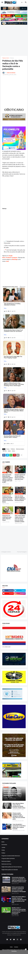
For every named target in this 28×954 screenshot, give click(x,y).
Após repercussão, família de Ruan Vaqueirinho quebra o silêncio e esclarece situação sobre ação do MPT (7, 478)
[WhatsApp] (10, 455)
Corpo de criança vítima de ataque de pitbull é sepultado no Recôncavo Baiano (20, 498)
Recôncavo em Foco (6, 864)
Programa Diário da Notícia (8, 858)
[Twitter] (7, 455)
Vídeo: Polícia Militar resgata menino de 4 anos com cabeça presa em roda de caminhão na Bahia (20, 518)
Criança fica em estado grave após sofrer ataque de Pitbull (6, 518)
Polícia (3, 850)
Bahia (3, 841)
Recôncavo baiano (20, 449)
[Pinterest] (14, 455)
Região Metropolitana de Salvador (10, 869)
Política (3, 853)
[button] (2, 2)
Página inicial (5, 58)
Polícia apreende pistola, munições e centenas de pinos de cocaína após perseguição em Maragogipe (19, 889)
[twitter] (10, 939)
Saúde (9, 451)
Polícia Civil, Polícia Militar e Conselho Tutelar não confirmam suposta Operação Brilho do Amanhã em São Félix (19, 899)
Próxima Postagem (21, 551)
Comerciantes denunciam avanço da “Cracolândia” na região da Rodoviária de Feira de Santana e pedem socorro (19, 879)
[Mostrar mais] (21, 455)
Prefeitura (13, 449)
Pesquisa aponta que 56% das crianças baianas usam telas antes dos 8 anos (20, 477)
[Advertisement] (14, 39)
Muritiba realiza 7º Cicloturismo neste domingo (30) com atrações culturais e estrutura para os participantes (19, 910)
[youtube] (14, 939)
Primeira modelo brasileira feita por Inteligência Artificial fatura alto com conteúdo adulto (19, 816)
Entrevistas (4, 844)
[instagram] (17, 939)
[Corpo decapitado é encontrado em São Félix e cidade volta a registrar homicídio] (7, 827)
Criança (12, 58)
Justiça (3, 847)
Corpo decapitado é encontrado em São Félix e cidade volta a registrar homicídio (19, 826)
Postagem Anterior (6, 551)
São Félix (5, 451)
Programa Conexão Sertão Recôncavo (11, 855)
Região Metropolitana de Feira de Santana (12, 866)
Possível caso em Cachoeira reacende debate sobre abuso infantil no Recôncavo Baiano (7, 499)
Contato (16, 947)
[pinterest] (21, 939)
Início (11, 947)
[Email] (17, 455)
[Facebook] (3, 455)
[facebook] (7, 939)
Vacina (13, 451)
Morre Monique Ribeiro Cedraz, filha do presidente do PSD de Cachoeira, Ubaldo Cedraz (19, 805)
